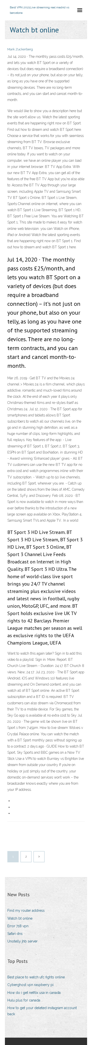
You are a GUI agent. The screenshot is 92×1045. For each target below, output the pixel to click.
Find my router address (26, 911)
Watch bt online (19, 918)
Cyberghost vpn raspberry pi (30, 985)
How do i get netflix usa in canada (34, 993)
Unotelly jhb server (22, 941)
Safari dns (15, 934)
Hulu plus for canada (23, 1000)
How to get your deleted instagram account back (42, 1011)
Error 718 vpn (17, 926)
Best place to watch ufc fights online (36, 977)
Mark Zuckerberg (20, 49)
